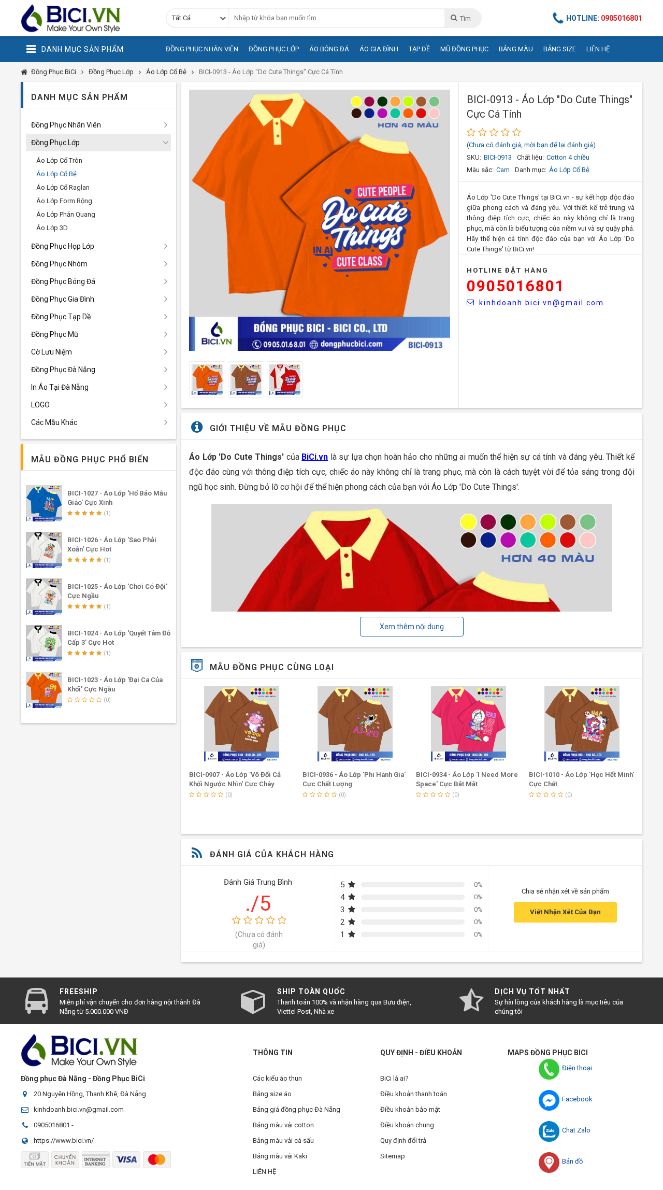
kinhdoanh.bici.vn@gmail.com (541, 303)
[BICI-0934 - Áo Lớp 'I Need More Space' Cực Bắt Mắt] (469, 723)
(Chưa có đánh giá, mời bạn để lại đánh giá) (531, 145)
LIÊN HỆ (264, 1171)
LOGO (40, 405)
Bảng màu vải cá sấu (283, 1140)
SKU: (474, 157)
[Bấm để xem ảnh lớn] (319, 220)
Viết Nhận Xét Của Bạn (565, 912)
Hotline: (604, 18)
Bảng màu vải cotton (283, 1125)
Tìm (465, 18)
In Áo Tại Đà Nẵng (60, 387)
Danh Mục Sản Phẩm (82, 49)
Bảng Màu (516, 49)
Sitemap (392, 1156)
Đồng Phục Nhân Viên (202, 49)
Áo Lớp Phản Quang (65, 214)
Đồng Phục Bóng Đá (63, 281)
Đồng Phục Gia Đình (62, 299)
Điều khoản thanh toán (413, 1094)
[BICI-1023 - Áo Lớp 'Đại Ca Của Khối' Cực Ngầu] (44, 690)
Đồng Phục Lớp (274, 49)
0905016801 (516, 286)
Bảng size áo (272, 1094)
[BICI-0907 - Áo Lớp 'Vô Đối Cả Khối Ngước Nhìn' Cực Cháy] (242, 723)
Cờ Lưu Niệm (51, 352)
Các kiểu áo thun (277, 1078)
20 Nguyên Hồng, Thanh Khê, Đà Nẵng (90, 1094)
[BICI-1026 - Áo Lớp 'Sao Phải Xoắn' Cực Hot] (44, 550)
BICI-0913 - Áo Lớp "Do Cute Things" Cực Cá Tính (271, 72)
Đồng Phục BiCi (53, 72)
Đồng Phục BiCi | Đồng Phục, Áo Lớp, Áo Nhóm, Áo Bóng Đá (85, 18)
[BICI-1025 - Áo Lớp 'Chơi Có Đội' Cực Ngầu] (44, 596)
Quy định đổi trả (403, 1140)
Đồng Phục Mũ (54, 334)
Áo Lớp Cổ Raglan (63, 187)
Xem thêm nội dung (412, 626)
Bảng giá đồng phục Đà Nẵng (296, 1109)
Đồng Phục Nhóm (59, 264)
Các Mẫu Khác (54, 422)
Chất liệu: (530, 157)
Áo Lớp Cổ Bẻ (166, 72)
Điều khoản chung (407, 1125)
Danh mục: (530, 170)
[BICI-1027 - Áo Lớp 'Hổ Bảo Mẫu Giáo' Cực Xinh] (44, 503)
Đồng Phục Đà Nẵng (63, 369)
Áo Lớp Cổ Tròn (59, 160)
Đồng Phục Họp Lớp (62, 246)
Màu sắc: (480, 170)
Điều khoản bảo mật (410, 1109)
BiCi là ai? (394, 1078)
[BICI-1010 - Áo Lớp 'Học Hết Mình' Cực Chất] (582, 723)
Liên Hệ (598, 49)
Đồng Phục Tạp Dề (61, 317)
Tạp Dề (419, 49)
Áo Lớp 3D (52, 228)
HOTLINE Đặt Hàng (508, 270)
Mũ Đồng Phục (464, 49)
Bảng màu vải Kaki (280, 1156)
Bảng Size (559, 49)
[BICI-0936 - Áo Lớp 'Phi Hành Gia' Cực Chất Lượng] (355, 723)
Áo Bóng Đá (329, 49)
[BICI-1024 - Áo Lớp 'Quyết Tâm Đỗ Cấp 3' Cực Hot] (44, 643)
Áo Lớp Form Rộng (64, 201)
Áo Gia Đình (378, 49)
